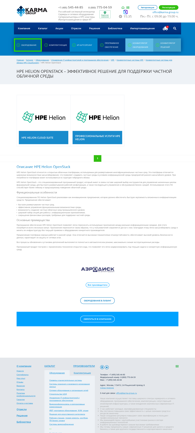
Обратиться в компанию (97, 319)
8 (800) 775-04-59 (128, 377)
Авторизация (147, 7)
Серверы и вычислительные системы (65, 380)
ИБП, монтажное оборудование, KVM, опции (68, 410)
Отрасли (22, 409)
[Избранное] (107, 367)
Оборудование (42, 60)
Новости (20, 371)
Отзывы (20, 382)
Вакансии (21, 386)
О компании (24, 366)
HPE (112, 60)
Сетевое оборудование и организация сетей (68, 390)
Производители (84, 366)
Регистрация (168, 7)
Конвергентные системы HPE (130, 60)
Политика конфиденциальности (26, 394)
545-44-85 (70, 7)
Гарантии (21, 399)
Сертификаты (23, 375)
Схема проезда (107, 388)
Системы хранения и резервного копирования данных (69, 385)
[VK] (102, 367)
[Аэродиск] (97, 269)
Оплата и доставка (25, 403)
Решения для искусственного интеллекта (67, 414)
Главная (20, 60)
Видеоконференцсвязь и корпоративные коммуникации (67, 405)
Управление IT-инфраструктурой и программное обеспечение (80, 60)
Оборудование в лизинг (97, 300)
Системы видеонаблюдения (61, 424)
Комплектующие (82, 372)
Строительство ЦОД (58, 394)
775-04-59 (100, 7)
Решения (22, 415)
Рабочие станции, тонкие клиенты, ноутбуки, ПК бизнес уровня (68, 419)
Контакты (21, 389)
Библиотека (24, 422)
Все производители (97, 285)
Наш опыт (21, 378)
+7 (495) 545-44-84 (114, 380)
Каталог (29, 60)
